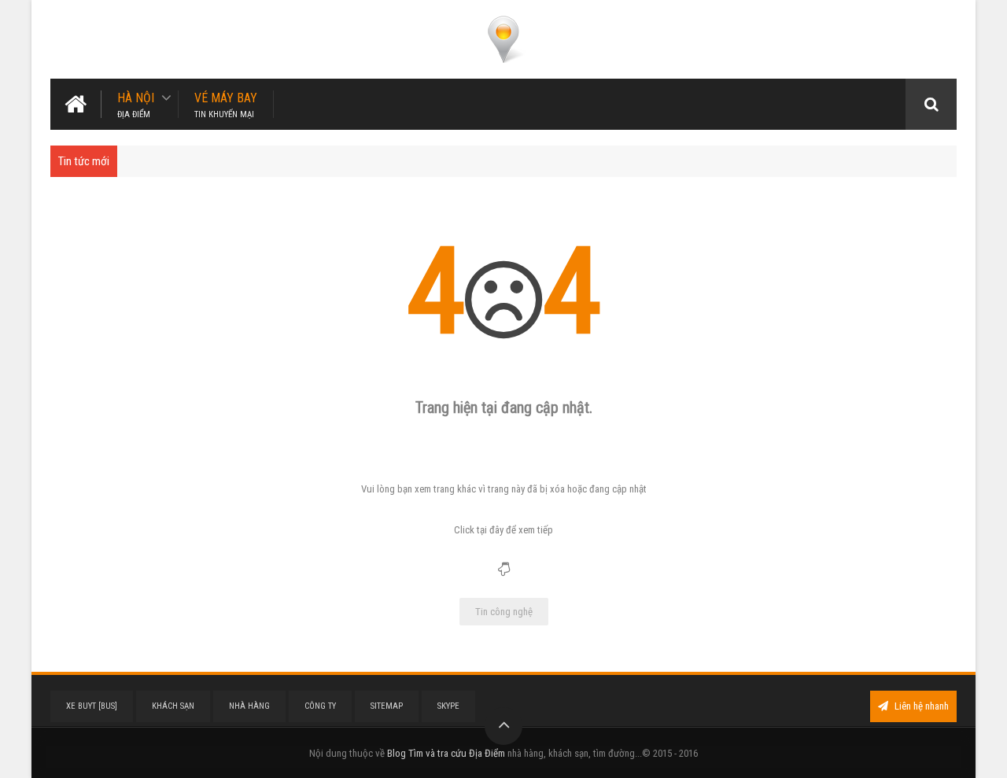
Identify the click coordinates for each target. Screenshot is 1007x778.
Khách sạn (173, 706)
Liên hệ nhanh (920, 706)
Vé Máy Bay (225, 104)
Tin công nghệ (504, 612)
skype (448, 706)
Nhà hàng (249, 706)
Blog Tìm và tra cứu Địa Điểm (446, 753)
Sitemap (387, 706)
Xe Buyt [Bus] (91, 706)
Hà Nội (135, 104)
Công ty (320, 706)
